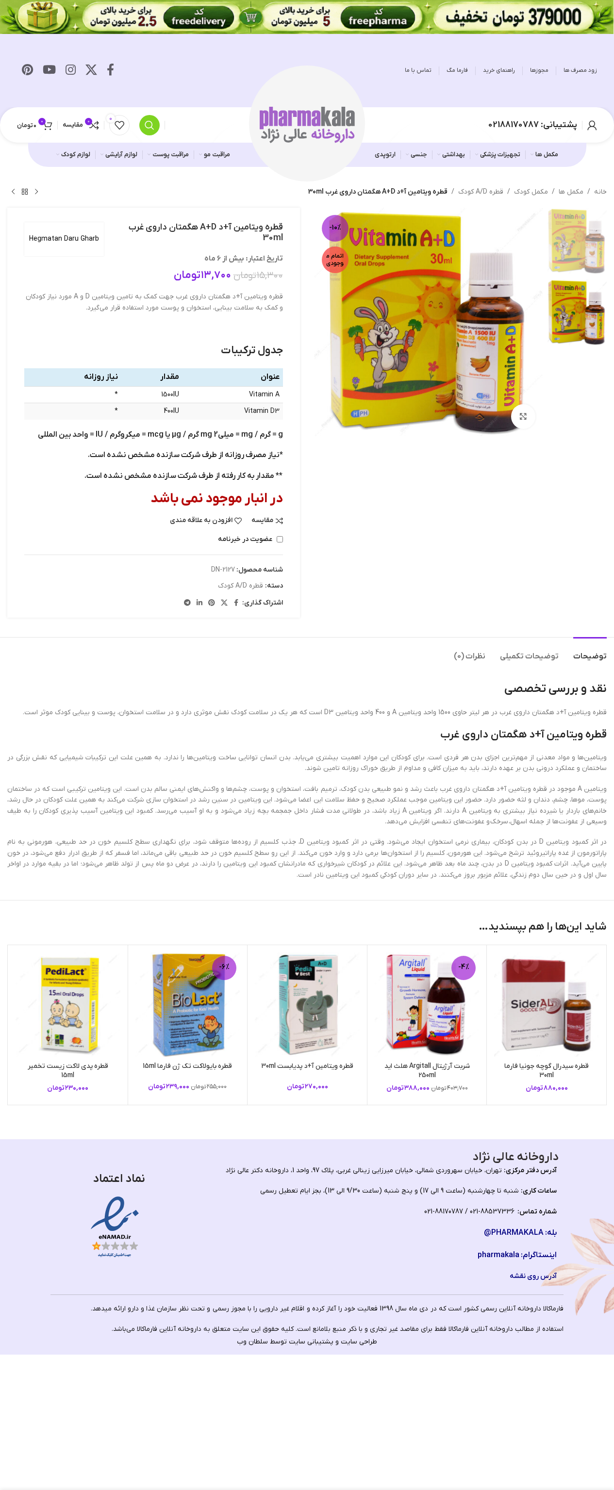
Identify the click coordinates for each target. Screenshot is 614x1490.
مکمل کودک (531, 191)
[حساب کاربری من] (592, 125)
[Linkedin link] (199, 603)
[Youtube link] (49, 70)
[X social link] (91, 70)
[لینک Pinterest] (27, 70)
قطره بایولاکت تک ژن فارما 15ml (187, 1066)
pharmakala (498, 1255)
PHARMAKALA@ (514, 1233)
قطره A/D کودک (480, 191)
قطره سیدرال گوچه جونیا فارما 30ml (546, 1071)
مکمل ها (571, 191)
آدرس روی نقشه (533, 1276)
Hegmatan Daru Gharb (64, 239)
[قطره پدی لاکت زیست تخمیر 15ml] (68, 1004)
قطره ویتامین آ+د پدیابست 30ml (307, 1066)
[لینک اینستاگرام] (71, 70)
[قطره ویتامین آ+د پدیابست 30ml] (307, 1004)
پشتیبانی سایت (311, 1341)
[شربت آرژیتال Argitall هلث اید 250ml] (427, 1004)
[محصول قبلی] (36, 192)
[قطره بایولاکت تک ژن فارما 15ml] (187, 1004)
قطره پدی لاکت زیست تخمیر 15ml (68, 1071)
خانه (600, 191)
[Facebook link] (110, 70)
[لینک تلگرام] (187, 603)
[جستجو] (149, 125)
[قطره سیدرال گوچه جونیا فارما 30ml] (546, 1004)
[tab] (590, 652)
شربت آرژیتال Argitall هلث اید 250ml (427, 1071)
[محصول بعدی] (13, 192)
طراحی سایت (359, 1341)
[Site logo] (307, 124)
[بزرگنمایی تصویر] (523, 416)
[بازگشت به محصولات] (25, 192)
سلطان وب (252, 1341)
